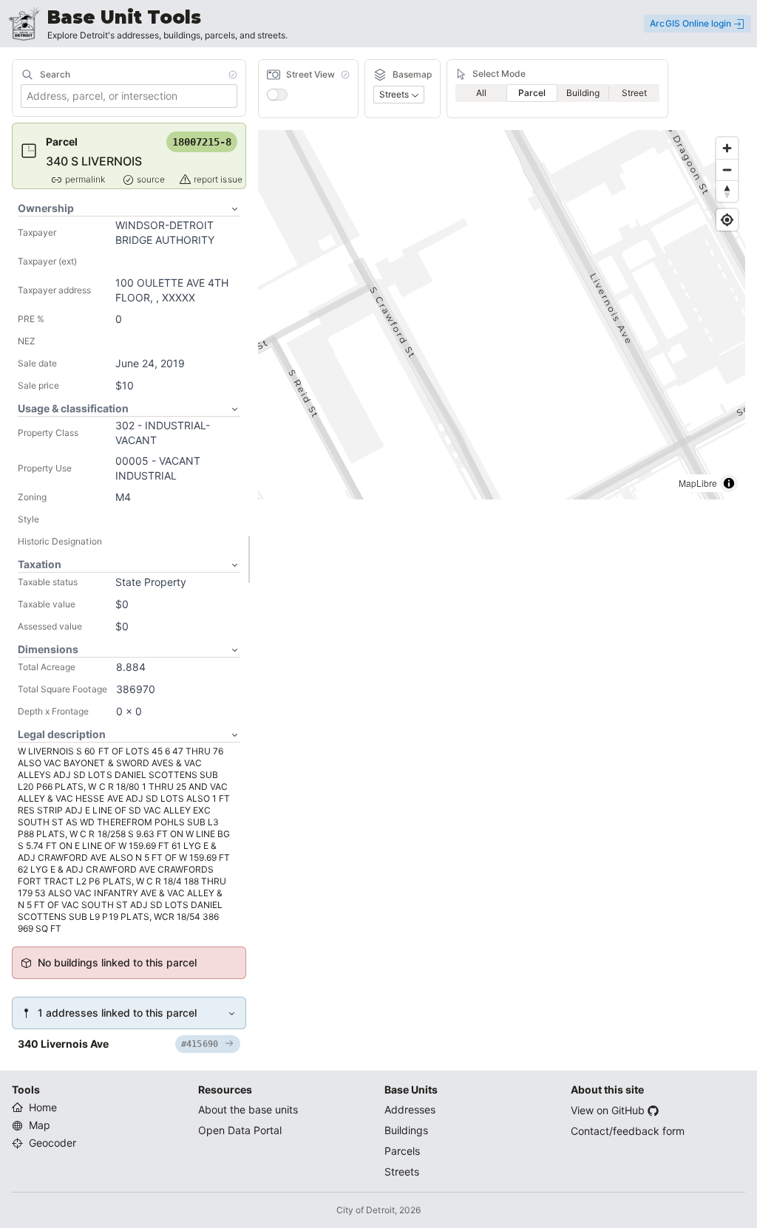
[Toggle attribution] (729, 483)
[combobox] (398, 94)
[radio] (480, 93)
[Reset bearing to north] (727, 191)
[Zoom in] (727, 148)
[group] (557, 93)
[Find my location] (727, 220)
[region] (501, 314)
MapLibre (698, 483)
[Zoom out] (727, 169)
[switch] (277, 94)
